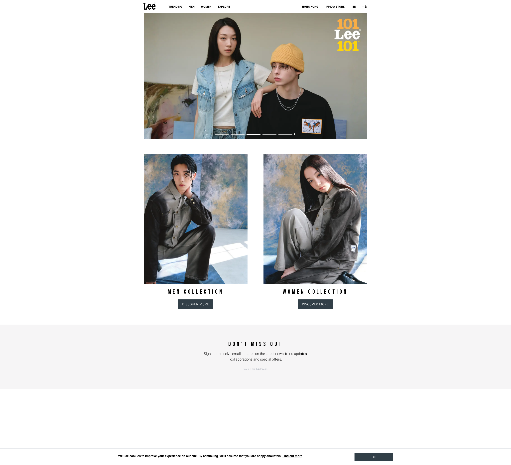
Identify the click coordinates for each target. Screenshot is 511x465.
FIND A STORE (335, 6)
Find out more (292, 456)
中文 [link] (364, 6)
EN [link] (354, 6)
